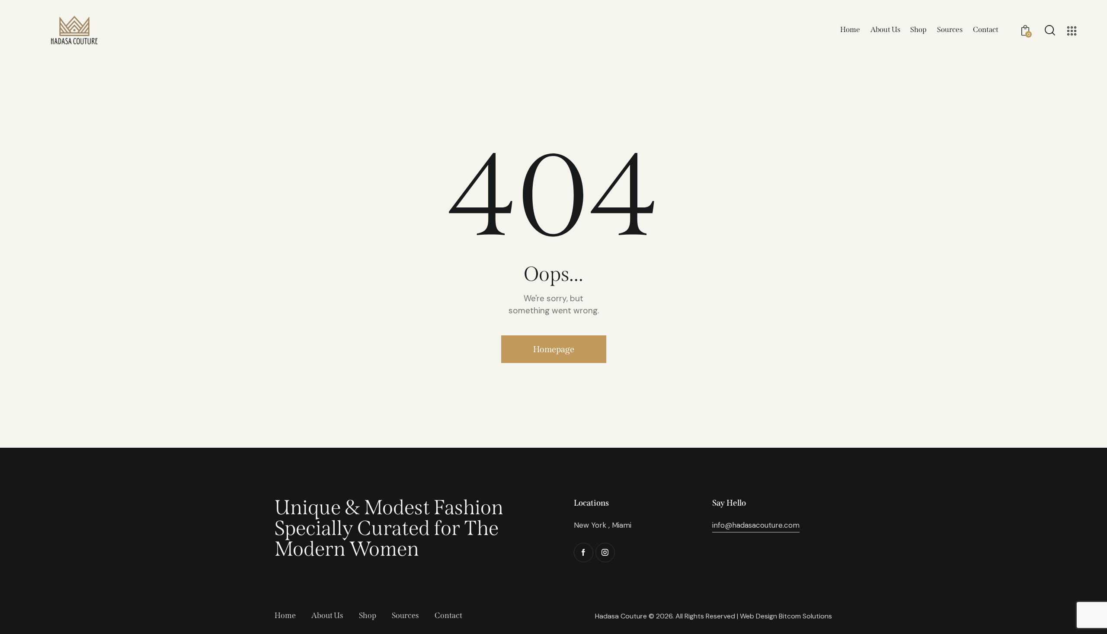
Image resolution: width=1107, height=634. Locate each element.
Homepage (553, 349)
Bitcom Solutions (805, 616)
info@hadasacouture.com (756, 525)
